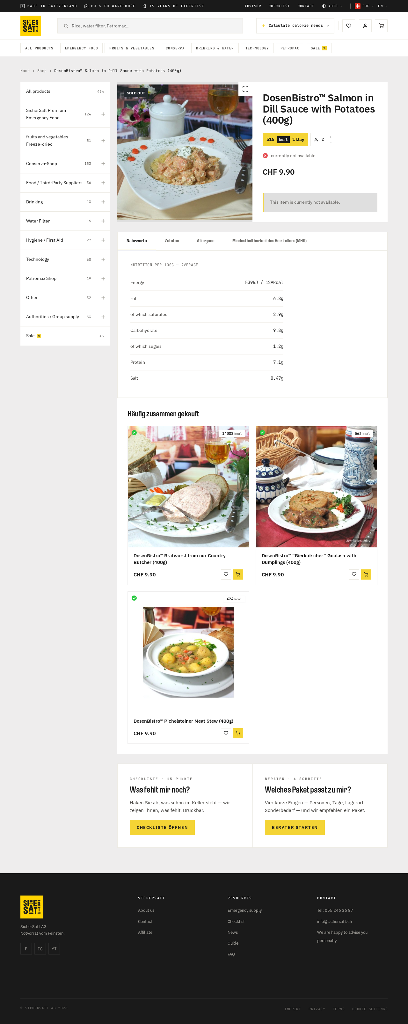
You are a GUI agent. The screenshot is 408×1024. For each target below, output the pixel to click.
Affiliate (145, 932)
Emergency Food (81, 48)
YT (54, 949)
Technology (257, 48)
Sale (315, 48)
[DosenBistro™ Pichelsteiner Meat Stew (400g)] (188, 652)
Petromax (289, 48)
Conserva (175, 48)
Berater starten (295, 827)
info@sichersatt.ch (334, 921)
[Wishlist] (348, 25)
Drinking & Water (215, 48)
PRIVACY (317, 1009)
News (233, 932)
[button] (238, 733)
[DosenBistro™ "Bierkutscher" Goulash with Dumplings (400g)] (316, 486)
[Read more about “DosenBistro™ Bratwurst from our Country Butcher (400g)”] (238, 574)
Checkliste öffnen (162, 827)
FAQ (231, 954)
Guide (233, 943)
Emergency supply (245, 910)
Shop (42, 70)
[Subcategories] (103, 114)
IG (40, 949)
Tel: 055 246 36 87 (335, 910)
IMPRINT (292, 1009)
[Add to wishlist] (226, 574)
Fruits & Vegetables (131, 48)
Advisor (252, 6)
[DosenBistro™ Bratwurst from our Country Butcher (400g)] (188, 486)
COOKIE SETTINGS (370, 1009)
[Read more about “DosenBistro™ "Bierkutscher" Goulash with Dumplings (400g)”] (366, 574)
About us (146, 910)
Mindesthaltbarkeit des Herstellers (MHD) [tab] (269, 240)
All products (39, 48)
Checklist (279, 6)
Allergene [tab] (206, 240)
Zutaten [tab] (172, 240)
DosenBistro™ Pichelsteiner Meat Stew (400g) (183, 721)
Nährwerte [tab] (137, 240)
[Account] (365, 25)
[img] (134, 432)
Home (25, 70)
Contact (306, 6)
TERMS (339, 1009)
